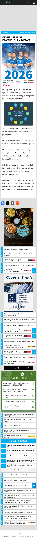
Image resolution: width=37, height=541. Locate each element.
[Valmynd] (33, 2)
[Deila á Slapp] (17, 203)
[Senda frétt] (12, 203)
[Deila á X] (7, 203)
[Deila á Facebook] (3, 203)
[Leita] (29, 2)
